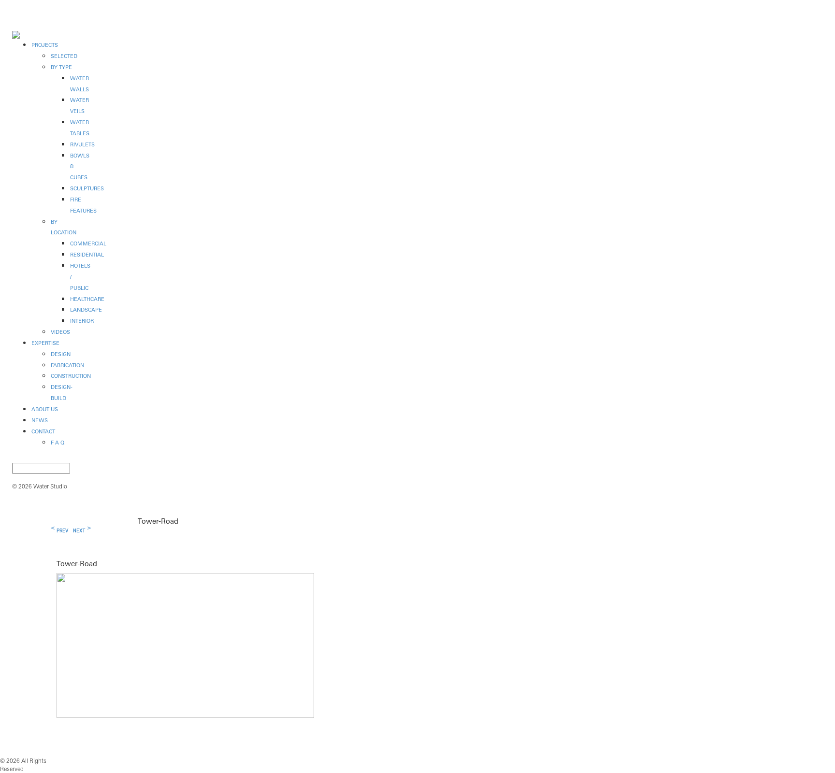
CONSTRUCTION (71, 375)
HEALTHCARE (87, 299)
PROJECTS (44, 45)
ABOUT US (44, 409)
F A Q (57, 442)
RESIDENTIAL (87, 254)
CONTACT (43, 431)
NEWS (39, 420)
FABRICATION (67, 365)
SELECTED (64, 56)
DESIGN (61, 354)
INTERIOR (82, 320)
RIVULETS (82, 144)
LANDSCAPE (86, 309)
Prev (62, 530)
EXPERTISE (45, 343)
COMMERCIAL (88, 243)
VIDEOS (60, 332)
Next (79, 530)
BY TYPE (61, 67)
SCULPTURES (87, 188)
